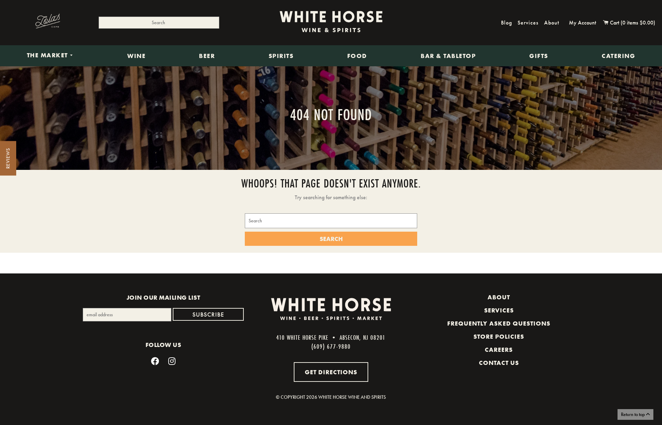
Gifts (538, 56)
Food (357, 56)
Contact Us (499, 363)
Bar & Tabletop (448, 56)
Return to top (633, 414)
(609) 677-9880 (331, 346)
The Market (48, 55)
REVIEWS (8, 158)
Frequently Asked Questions (498, 323)
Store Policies (498, 337)
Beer (207, 56)
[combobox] (159, 23)
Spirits (281, 56)
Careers (499, 350)
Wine (136, 56)
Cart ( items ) (632, 22)
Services (528, 22)
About (551, 22)
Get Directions (331, 372)
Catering (618, 56)
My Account (582, 22)
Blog (506, 22)
